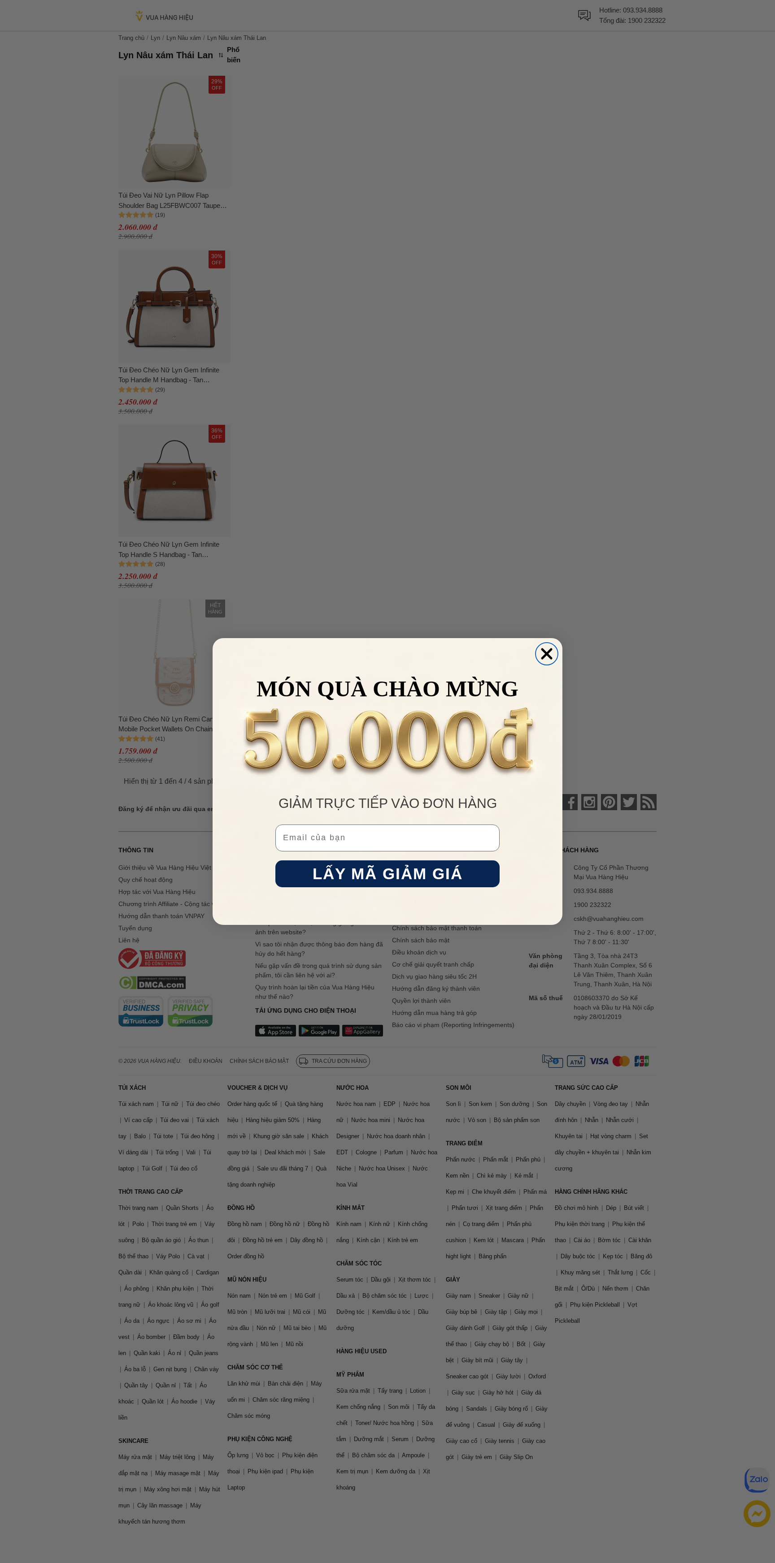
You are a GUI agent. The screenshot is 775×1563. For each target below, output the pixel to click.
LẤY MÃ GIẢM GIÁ (388, 874)
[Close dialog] (547, 654)
